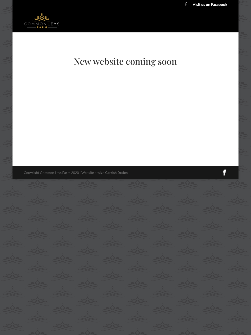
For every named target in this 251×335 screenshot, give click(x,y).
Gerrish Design (116, 172)
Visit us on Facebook (210, 5)
